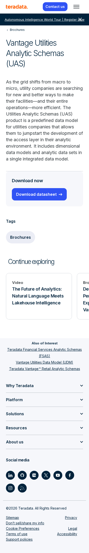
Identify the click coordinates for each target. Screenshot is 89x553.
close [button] (80, 19)
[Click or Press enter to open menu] (76, 6)
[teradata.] (17, 7)
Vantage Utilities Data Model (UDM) (44, 362)
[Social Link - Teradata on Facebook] (69, 475)
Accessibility (67, 534)
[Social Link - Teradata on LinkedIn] (10, 475)
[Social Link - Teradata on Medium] (34, 475)
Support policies (19, 539)
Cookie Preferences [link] (22, 528)
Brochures (20, 237)
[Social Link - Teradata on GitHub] (22, 475)
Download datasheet (36, 194)
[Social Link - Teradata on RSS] (22, 488)
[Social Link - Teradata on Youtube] (57, 475)
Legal (72, 528)
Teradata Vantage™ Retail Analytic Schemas (44, 369)
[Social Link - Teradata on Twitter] (46, 475)
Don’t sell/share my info (25, 523)
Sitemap (12, 517)
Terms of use (16, 534)
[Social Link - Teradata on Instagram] (10, 488)
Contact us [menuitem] (55, 6)
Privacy (71, 517)
